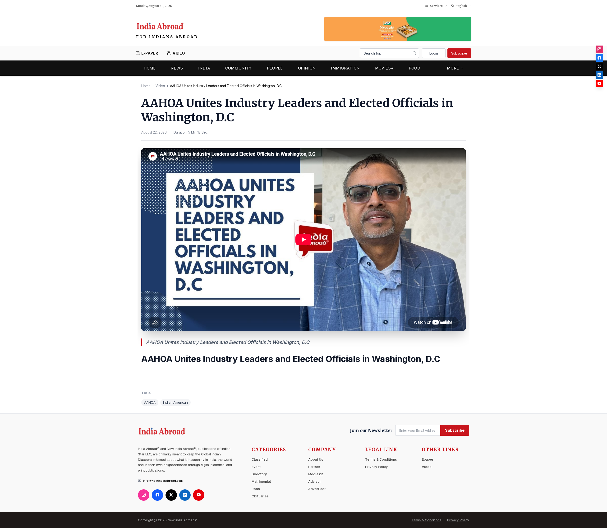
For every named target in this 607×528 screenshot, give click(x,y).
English (461, 6)
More (453, 68)
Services (436, 6)
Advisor (314, 481)
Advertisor (317, 489)
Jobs (256, 489)
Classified (260, 459)
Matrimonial (261, 481)
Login (433, 53)
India (204, 68)
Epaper (427, 459)
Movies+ (384, 68)
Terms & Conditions (381, 459)
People (275, 68)
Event (256, 467)
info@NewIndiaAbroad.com (163, 481)
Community (238, 68)
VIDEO (179, 53)
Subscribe (459, 53)
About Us (315, 459)
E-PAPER (149, 53)
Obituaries (260, 496)
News (177, 68)
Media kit (315, 474)
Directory (259, 474)
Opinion (307, 68)
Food (414, 68)
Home (150, 68)
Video (160, 86)
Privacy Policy (376, 467)
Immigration (345, 68)
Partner (314, 467)
